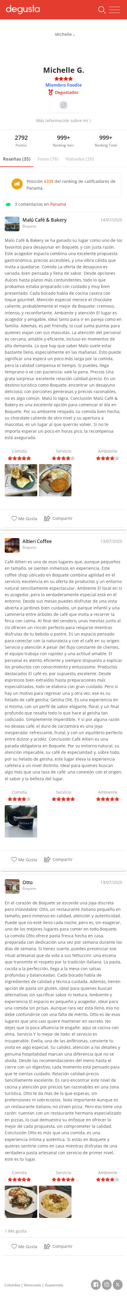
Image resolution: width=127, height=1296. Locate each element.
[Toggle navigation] (114, 10)
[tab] (16, 159)
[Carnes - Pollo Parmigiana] (21, 1201)
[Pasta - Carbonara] (55, 1201)
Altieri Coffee (37, 541)
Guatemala (54, 1284)
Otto (27, 882)
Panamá (58, 204)
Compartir (63, 518)
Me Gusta (27, 518)
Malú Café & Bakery (44, 220)
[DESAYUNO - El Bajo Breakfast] (21, 480)
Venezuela (32, 1284)
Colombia (12, 1284)
